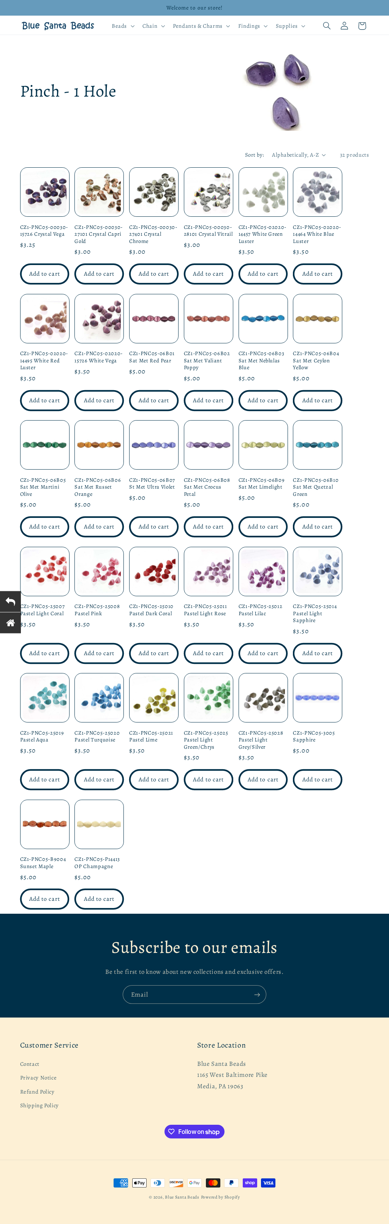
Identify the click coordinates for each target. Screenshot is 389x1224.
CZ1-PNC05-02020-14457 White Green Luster (263, 234)
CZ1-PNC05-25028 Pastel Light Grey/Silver (261, 739)
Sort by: (254, 155)
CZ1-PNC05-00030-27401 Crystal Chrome (153, 234)
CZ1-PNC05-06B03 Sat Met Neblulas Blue (262, 360)
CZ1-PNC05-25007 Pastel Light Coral (42, 610)
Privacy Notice (38, 1077)
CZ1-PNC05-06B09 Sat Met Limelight (262, 483)
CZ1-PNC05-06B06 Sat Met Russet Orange (97, 486)
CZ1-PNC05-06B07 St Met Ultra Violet (152, 483)
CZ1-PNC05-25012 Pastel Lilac (261, 610)
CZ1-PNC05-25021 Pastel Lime (151, 736)
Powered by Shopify (220, 1197)
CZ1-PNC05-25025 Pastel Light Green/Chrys (206, 739)
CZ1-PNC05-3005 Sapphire (314, 736)
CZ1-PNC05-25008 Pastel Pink (97, 610)
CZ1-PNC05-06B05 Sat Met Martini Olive (43, 486)
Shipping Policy (39, 1105)
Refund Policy (37, 1091)
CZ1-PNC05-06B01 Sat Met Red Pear (152, 357)
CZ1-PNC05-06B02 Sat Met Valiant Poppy (207, 360)
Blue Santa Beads (182, 1197)
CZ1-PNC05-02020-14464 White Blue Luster (317, 234)
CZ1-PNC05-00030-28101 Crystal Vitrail (208, 231)
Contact (30, 1064)
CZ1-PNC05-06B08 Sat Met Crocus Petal (207, 486)
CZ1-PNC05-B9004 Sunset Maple (43, 863)
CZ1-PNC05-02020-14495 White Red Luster (44, 360)
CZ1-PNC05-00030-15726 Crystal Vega (44, 231)
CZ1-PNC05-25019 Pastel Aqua (42, 736)
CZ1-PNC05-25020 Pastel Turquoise (97, 736)
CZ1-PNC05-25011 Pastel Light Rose (205, 610)
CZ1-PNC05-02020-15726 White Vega (98, 357)
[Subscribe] (257, 994)
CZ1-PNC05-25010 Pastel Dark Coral (151, 610)
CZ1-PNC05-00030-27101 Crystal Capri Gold (98, 234)
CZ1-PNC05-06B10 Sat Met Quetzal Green (315, 486)
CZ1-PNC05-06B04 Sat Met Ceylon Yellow (316, 360)
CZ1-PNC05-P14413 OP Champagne (97, 863)
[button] (122, 25)
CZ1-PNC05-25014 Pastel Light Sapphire (315, 613)
